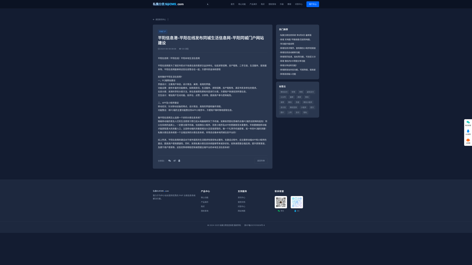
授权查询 (272, 4)
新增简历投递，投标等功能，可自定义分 (298, 56)
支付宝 (283, 107)
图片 (282, 112)
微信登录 (293, 107)
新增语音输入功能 (288, 74)
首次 (312, 107)
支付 (297, 112)
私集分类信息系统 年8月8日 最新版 (295, 35)
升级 (282, 4)
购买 (263, 4)
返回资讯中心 (160, 19)
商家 (299, 97)
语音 (282, 102)
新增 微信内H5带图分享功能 (292, 61)
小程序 (303, 107)
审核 (301, 92)
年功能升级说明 (287, 44)
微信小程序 (307, 102)
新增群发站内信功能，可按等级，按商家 (298, 69)
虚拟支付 (310, 92)
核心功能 (242, 4)
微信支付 (284, 92)
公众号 (283, 97)
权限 (293, 92)
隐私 (305, 112)
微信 (290, 102)
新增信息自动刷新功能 (290, 52)
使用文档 (241, 202)
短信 (307, 97)
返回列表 (261, 160)
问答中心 (298, 4)
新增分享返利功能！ (289, 65)
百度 (297, 102)
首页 (232, 4)
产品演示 (253, 4)
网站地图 (241, 211)
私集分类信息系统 (226, 225)
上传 (290, 112)
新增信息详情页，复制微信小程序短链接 (298, 48)
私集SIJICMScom (161, 191)
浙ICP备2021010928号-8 (254, 225)
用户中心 (313, 4)
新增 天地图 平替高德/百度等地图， (296, 39)
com (168, 4)
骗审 (291, 97)
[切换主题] (208, 4)
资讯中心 (241, 197)
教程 (289, 4)
